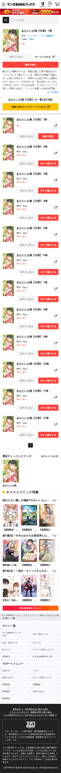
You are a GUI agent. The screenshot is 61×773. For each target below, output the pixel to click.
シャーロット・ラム (36, 35)
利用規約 (6, 691)
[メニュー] (3, 4)
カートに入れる (43, 56)
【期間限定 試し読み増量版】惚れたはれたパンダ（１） (11, 529)
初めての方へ (8, 677)
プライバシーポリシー (19, 712)
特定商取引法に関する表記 (36, 709)
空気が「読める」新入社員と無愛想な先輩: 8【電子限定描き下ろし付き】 (11, 600)
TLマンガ (37, 642)
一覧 (53, 500)
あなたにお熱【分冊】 (9, 485)
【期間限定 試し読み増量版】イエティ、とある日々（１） (29, 529)
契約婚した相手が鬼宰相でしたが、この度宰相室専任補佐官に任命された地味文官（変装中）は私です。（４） (11, 565)
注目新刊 (6, 656)
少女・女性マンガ (10, 642)
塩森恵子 (50, 35)
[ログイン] (50, 4)
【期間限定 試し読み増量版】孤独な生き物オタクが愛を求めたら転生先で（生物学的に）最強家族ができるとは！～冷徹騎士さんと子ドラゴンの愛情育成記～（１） (29, 565)
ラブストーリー (30, 615)
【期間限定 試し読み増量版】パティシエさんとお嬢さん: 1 (47, 600)
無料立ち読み (16, 56)
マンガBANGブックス (11, 615)
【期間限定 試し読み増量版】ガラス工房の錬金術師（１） (47, 529)
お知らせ (6, 670)
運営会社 (17, 709)
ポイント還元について (42, 677)
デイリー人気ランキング (43, 649)
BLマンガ (6, 649)
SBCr (31, 39)
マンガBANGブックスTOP (11, 634)
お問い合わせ (38, 691)
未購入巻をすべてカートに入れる (28, 106)
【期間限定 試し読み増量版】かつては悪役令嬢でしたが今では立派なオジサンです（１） (47, 565)
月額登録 (6, 684)
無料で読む (30, 64)
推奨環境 (6, 698)
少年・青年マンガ (40, 634)
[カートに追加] (55, 126)
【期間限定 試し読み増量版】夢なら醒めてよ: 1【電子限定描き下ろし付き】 (29, 600)
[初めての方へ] (42, 4)
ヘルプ (35, 670)
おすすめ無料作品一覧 (42, 656)
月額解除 (36, 684)
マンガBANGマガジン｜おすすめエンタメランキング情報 (29, 715)
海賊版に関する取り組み (41, 712)
